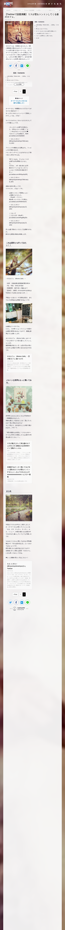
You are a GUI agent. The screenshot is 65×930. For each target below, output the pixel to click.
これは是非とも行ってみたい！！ (43, 33)
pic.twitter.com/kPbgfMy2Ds (18, 218)
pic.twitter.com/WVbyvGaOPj (18, 174)
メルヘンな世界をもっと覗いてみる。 (44, 35)
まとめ (37, 38)
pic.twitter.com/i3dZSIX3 (16, 136)
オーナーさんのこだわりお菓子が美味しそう (17, 82)
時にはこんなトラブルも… (13, 80)
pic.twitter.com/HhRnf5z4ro (18, 202)
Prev (15, 91)
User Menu (41, 4)
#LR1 (26, 134)
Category (30, 4)
